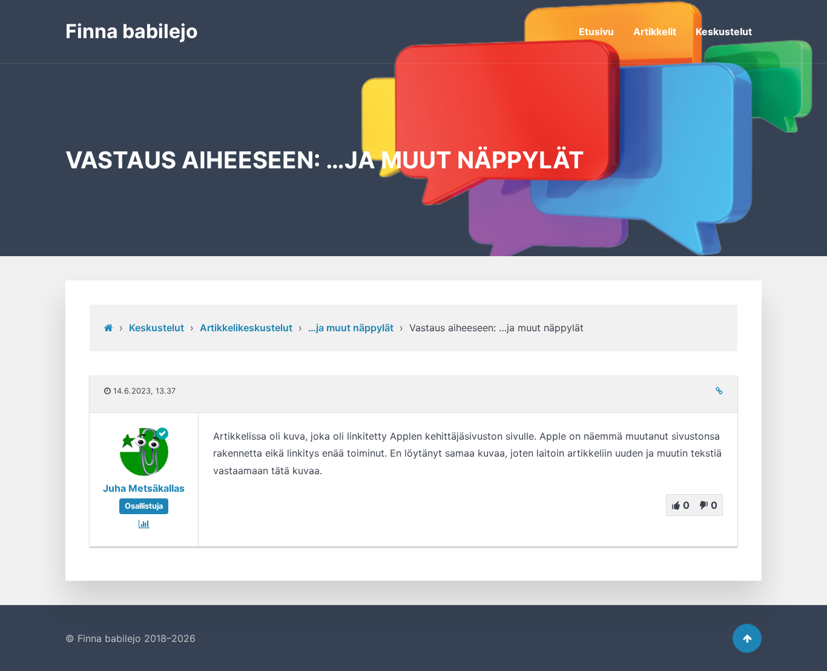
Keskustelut (724, 31)
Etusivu (596, 31)
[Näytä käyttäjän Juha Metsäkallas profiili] (144, 472)
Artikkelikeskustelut (246, 328)
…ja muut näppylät (351, 328)
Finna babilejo (131, 31)
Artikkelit (654, 31)
